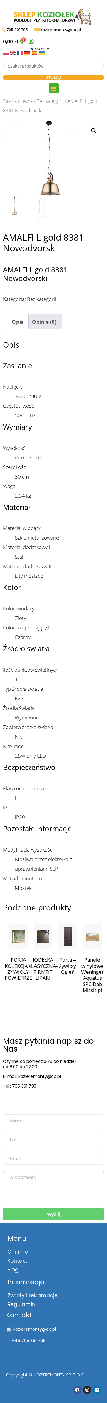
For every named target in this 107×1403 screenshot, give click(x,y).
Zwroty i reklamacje (32, 1295)
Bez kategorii (50, 101)
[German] (28, 52)
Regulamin (21, 1304)
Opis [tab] (17, 321)
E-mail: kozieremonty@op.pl (32, 1076)
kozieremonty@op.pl (27, 1101)
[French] (20, 52)
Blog (12, 1269)
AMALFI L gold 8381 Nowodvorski (35, 274)
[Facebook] (77, 1390)
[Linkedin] (97, 1390)
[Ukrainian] (42, 52)
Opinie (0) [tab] (44, 321)
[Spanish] (35, 52)
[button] (54, 88)
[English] (13, 52)
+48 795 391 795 (28, 1341)
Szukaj (53, 77)
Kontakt (17, 1260)
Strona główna (18, 101)
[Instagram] (87, 1390)
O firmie (17, 1251)
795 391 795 (17, 30)
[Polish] (6, 52)
